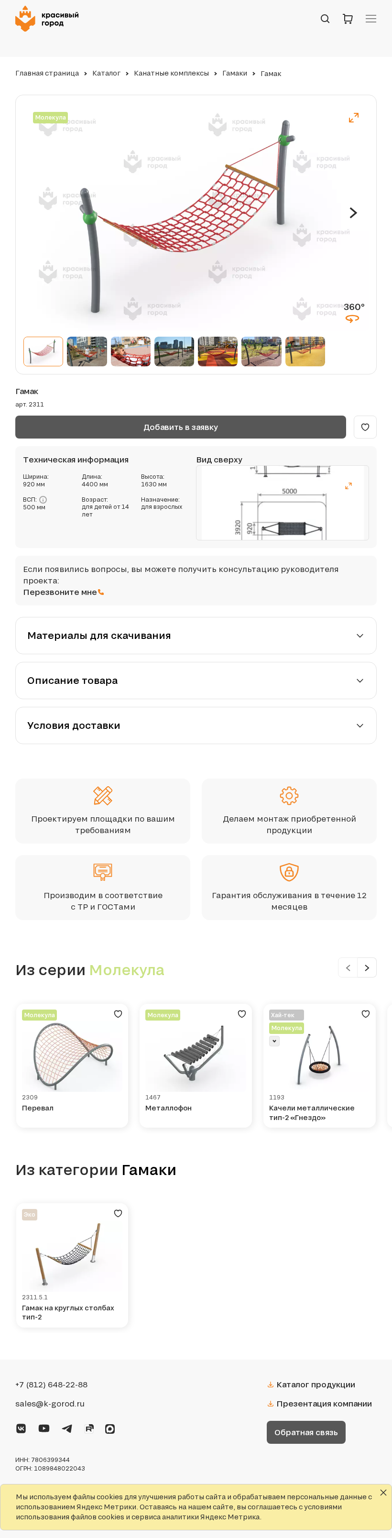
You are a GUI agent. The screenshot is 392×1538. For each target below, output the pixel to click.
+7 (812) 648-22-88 (51, 1384)
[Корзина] (348, 18)
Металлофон (168, 1108)
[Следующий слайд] (353, 213)
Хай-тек (282, 1015)
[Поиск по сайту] (325, 18)
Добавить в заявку (180, 426)
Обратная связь (306, 1432)
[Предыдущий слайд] (348, 967)
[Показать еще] (274, 1041)
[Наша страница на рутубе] (89, 1427)
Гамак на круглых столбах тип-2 (68, 1312)
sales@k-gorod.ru (50, 1403)
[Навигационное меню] (371, 18)
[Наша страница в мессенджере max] (110, 1427)
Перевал (38, 1108)
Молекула (50, 117)
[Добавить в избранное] (365, 427)
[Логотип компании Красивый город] (49, 19)
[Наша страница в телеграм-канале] (67, 1426)
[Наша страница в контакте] (21, 1426)
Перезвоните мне (60, 591)
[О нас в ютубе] (44, 1426)
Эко (29, 1214)
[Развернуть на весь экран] (353, 117)
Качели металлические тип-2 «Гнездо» (312, 1112)
